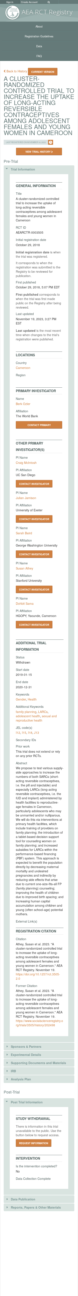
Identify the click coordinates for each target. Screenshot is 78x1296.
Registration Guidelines (39, 36)
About (39, 26)
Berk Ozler (23, 404)
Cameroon (23, 367)
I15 (24, 732)
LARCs (43, 712)
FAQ (39, 56)
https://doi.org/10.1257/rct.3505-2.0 (38, 976)
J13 (36, 732)
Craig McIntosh (26, 462)
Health (32, 699)
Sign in (9, 2)
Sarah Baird (24, 533)
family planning (26, 712)
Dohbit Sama (25, 603)
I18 (30, 732)
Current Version (42, 71)
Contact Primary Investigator (39, 426)
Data (39, 46)
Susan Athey (24, 568)
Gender (21, 699)
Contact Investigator (34, 484)
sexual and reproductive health (36, 718)
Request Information (33, 1143)
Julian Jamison (26, 498)
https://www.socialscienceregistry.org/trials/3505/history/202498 (39, 1023)
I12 (18, 732)
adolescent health (28, 716)
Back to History (17, 71)
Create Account (29, 2)
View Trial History (38, 151)
